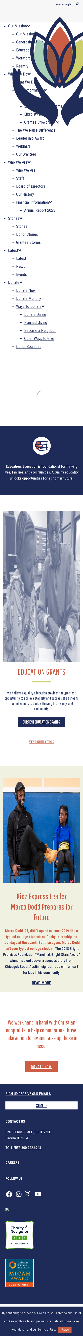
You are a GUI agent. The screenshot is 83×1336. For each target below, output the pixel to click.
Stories (13, 218)
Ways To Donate (29, 306)
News (20, 266)
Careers (12, 1162)
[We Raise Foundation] (41, 69)
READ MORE (41, 982)
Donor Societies (28, 346)
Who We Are (17, 162)
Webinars (23, 146)
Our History (25, 194)
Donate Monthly (28, 298)
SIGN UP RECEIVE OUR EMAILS (28, 1094)
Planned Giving (35, 322)
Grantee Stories (28, 242)
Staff (20, 178)
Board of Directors (30, 186)
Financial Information (32, 202)
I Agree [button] (65, 1329)
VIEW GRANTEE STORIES (41, 742)
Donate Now (26, 290)
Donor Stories (27, 234)
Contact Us (15, 1121)
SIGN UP (41, 1105)
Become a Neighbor (40, 330)
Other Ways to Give (39, 338)
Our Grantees (26, 154)
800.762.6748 (31, 1148)
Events (21, 274)
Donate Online (35, 314)
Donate (13, 282)
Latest (13, 250)
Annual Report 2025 (39, 210)
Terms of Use (46, 1329)
